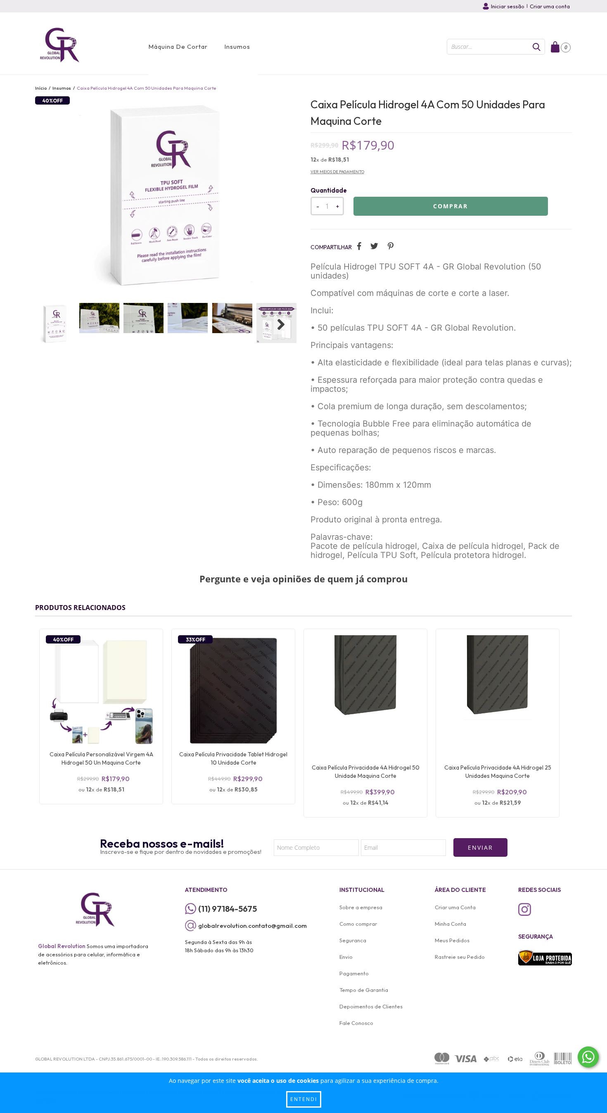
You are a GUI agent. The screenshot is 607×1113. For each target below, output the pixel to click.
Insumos (237, 46)
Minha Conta (450, 923)
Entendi (303, 1099)
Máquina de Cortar (178, 46)
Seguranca (352, 940)
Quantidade (329, 190)
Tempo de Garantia (363, 990)
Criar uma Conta (455, 907)
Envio (346, 956)
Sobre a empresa (360, 907)
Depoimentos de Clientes (371, 1006)
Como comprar (358, 923)
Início (41, 88)
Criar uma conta (550, 6)
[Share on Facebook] (359, 246)
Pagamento (354, 973)
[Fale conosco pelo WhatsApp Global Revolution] (588, 1057)
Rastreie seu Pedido (460, 956)
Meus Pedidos (452, 940)
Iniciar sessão (507, 6)
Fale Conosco (356, 1023)
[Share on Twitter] (374, 246)
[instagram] (524, 909)
